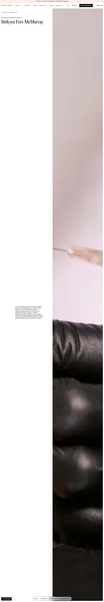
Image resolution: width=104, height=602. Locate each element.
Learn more (65, 1)
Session (36, 598)
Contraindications (53, 598)
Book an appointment (65, 598)
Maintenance (43, 598)
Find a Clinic (42, 5)
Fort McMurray (11, 12)
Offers (35, 5)
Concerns (17, 5)
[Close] (102, 1)
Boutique (58, 5)
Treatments (27, 5)
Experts (51, 5)
